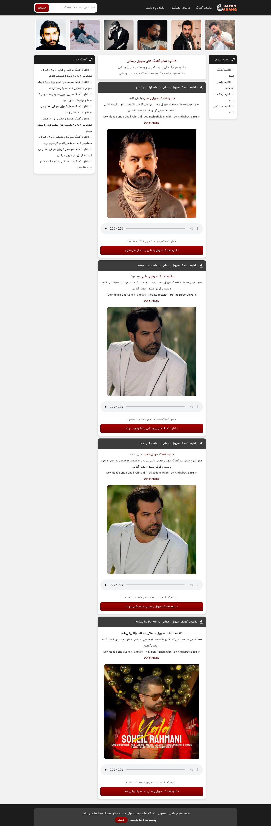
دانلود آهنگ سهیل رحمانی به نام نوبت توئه (168, 265)
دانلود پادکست (155, 8)
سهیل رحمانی (151, 98)
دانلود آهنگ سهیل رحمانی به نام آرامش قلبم (167, 87)
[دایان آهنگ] (226, 8)
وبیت (121, 820)
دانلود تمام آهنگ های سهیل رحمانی (152, 61)
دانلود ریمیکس (180, 8)
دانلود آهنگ (204, 8)
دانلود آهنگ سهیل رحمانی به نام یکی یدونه (167, 443)
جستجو (42, 8)
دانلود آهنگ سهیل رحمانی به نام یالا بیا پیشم (167, 621)
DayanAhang (151, 123)
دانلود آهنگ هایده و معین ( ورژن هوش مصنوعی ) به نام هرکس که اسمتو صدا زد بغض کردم (64, 125)
